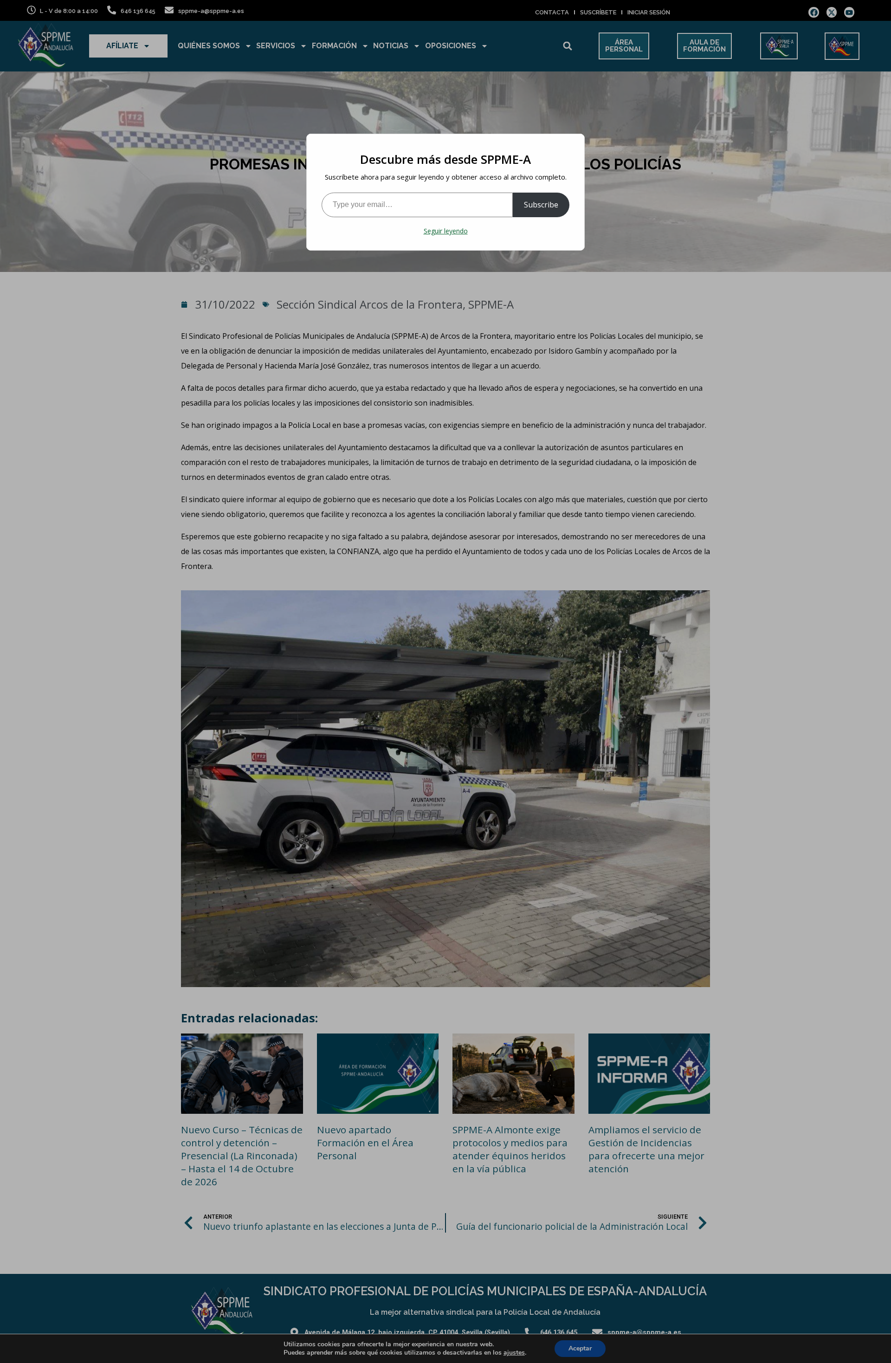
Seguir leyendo (446, 230)
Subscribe (541, 205)
